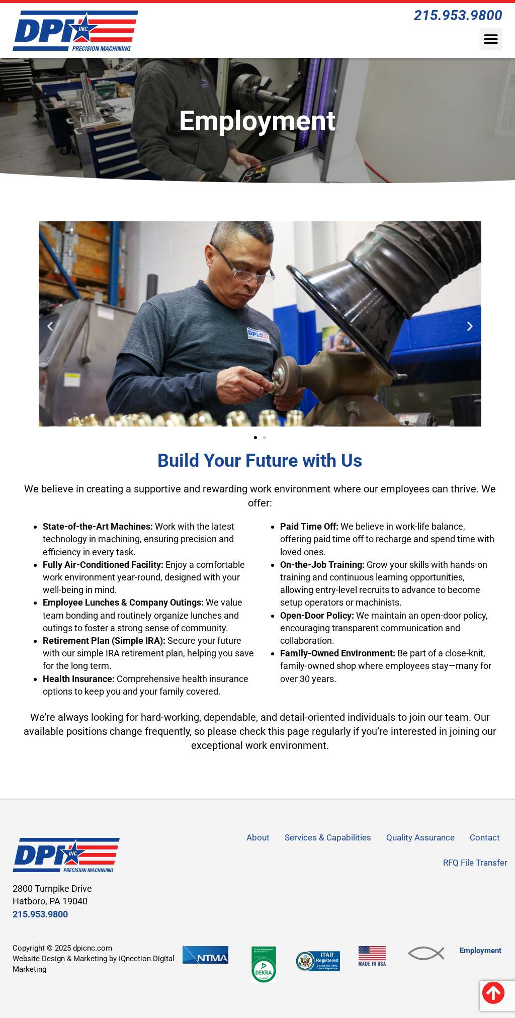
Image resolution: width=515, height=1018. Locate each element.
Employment (480, 950)
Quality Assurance (420, 837)
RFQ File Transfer (475, 863)
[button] (491, 39)
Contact (485, 837)
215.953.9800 (40, 914)
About (258, 837)
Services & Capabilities (328, 837)
